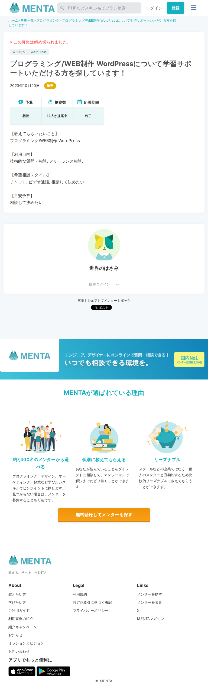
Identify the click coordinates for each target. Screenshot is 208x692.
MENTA (106, 681)
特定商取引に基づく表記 (92, 602)
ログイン (154, 8)
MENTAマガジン (150, 618)
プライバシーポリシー (91, 610)
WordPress (39, 52)
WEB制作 (18, 52)
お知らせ (15, 635)
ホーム (13, 20)
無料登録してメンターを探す (104, 514)
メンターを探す (149, 594)
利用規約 (80, 594)
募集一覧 (27, 20)
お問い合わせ (19, 651)
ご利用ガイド (19, 610)
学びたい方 (17, 602)
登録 (175, 8)
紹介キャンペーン (22, 627)
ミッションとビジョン (26, 643)
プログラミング (47, 20)
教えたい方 (17, 594)
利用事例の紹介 (20, 618)
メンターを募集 (149, 602)
